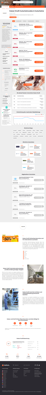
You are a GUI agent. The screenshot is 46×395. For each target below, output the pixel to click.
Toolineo (24, 130)
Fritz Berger (18, 134)
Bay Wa (17, 132)
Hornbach (29, 132)
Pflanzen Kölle (23, 134)
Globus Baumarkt (29, 130)
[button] (38, 114)
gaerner (30, 136)
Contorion (36, 132)
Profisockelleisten (15, 136)
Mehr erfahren (9, 47)
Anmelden (28, 84)
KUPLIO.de (3, 8)
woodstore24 (21, 136)
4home (34, 134)
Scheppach (19, 130)
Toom (33, 132)
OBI (13, 132)
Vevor (20, 132)
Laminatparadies (29, 134)
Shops (7, 8)
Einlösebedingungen (22, 29)
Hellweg (34, 130)
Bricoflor (40, 132)
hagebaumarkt (25, 132)
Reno (37, 134)
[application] (28, 119)
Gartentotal (26, 136)
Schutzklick (15, 130)
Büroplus (41, 130)
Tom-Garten (34, 136)
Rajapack (37, 130)
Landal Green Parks (40, 136)
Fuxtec (14, 134)
